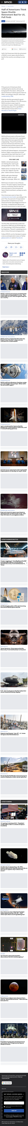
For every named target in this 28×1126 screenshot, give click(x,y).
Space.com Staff (11, 21)
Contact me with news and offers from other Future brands (13, 1107)
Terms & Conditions (9, 1116)
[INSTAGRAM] (24, 253)
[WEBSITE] (20, 255)
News (3, 21)
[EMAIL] (22, 255)
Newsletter (23, 49)
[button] (25, 2)
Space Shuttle (11, 6)
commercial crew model (8, 197)
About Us (4, 1088)
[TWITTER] (22, 253)
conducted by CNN (7, 96)
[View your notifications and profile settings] (22, 2)
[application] (14, 123)
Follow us (15, 49)
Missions (3, 6)
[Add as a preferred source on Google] (7, 1082)
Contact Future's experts (7, 1091)
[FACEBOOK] (20, 253)
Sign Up (14, 1110)
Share (5, 49)
